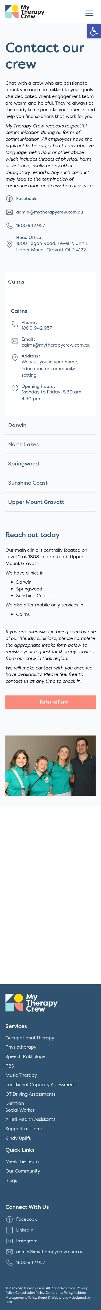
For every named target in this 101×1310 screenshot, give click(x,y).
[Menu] (89, 13)
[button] (94, 31)
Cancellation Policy (29, 1292)
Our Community (22, 1171)
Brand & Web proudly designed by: (48, 1299)
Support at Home (24, 1128)
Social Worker (19, 1110)
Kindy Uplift (18, 1138)
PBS (9, 1066)
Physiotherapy (20, 1047)
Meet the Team (22, 1161)
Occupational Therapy (29, 1038)
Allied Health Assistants (30, 1119)
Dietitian (14, 1103)
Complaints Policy (59, 1292)
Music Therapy (21, 1075)
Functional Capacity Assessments (41, 1084)
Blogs (11, 1180)
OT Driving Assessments (30, 1094)
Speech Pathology (25, 1056)
